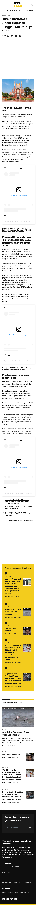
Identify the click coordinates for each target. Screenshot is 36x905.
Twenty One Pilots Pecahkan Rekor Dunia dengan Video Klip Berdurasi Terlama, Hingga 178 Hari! (17, 501)
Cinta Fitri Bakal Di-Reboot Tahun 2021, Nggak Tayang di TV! (18, 507)
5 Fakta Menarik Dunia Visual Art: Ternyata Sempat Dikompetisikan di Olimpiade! (17, 513)
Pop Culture (7, 16)
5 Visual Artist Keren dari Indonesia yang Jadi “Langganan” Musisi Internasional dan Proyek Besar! (16, 229)
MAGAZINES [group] (30, 10)
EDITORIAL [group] (4, 10)
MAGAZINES (6, 883)
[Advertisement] (18, 60)
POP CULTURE (16, 10)
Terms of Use (24, 892)
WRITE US (27, 883)
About (4, 892)
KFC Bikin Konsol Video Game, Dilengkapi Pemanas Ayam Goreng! (16, 368)
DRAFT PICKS (18, 883)
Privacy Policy (13, 892)
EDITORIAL (6, 873)
